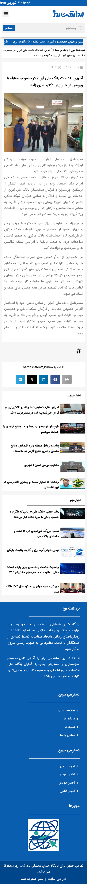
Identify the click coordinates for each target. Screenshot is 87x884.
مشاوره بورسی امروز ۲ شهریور (41, 465)
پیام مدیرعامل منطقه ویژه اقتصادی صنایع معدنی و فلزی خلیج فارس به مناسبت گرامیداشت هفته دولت (35, 451)
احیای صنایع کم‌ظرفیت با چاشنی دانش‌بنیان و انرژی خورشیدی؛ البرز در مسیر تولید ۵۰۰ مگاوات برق (32, 412)
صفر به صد (29, 878)
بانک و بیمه (61, 50)
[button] (5, 13)
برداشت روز (78, 50)
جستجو (9, 28)
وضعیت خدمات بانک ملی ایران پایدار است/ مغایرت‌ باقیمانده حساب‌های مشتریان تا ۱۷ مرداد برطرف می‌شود (33, 572)
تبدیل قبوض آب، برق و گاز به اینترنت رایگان (33, 550)
